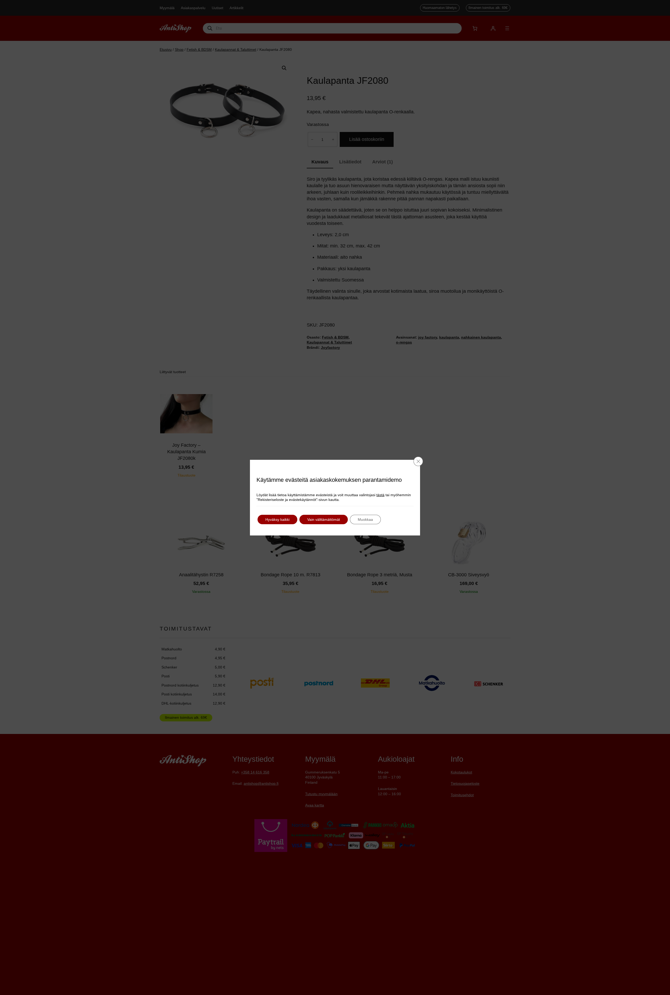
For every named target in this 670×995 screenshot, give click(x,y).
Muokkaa (365, 519)
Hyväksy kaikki (277, 519)
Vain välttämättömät (323, 519)
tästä (380, 495)
